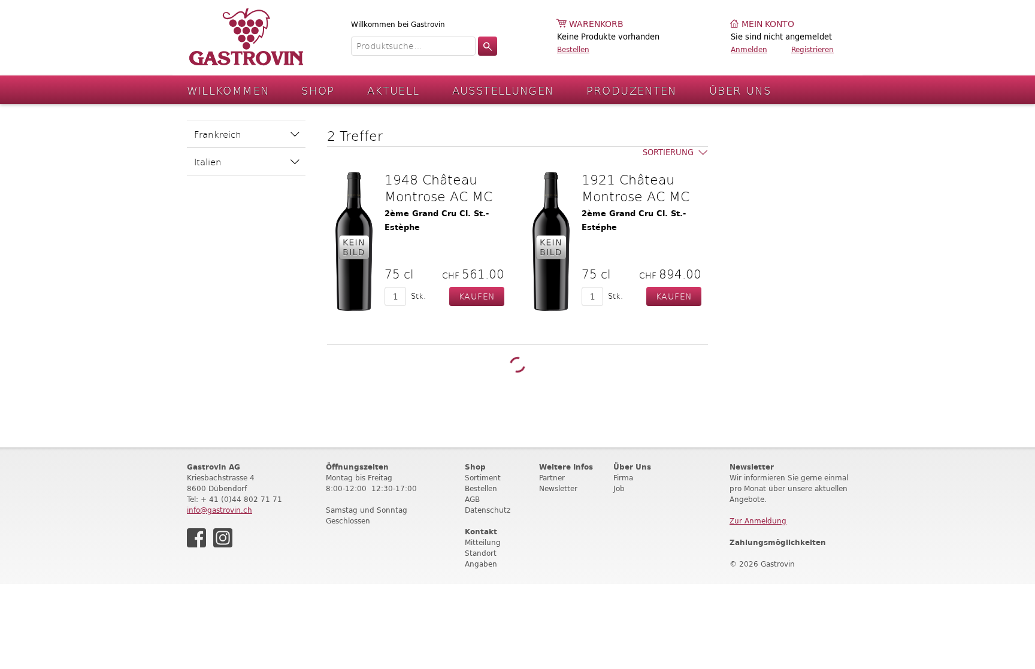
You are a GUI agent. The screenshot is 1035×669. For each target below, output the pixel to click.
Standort (481, 553)
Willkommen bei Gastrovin (398, 24)
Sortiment (483, 477)
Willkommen (228, 90)
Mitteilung (483, 542)
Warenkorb (596, 24)
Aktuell (393, 90)
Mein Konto (768, 24)
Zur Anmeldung (758, 520)
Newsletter (558, 488)
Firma (623, 477)
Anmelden (749, 49)
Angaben (481, 564)
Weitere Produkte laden (517, 364)
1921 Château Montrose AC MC (635, 187)
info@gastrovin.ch (219, 510)
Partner (552, 477)
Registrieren (812, 49)
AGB (472, 499)
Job (619, 488)
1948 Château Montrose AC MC (438, 187)
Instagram (222, 537)
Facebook (196, 537)
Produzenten (631, 90)
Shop (318, 90)
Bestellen (573, 49)
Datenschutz (487, 510)
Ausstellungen (503, 90)
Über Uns (740, 90)
